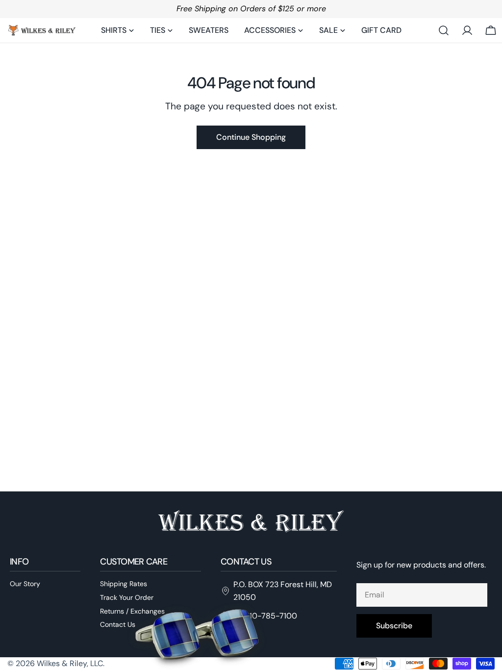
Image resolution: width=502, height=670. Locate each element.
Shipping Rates (123, 583)
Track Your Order (126, 597)
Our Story (25, 583)
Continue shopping (251, 137)
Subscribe (394, 625)
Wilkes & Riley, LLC (70, 663)
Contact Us (117, 624)
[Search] (443, 30)
